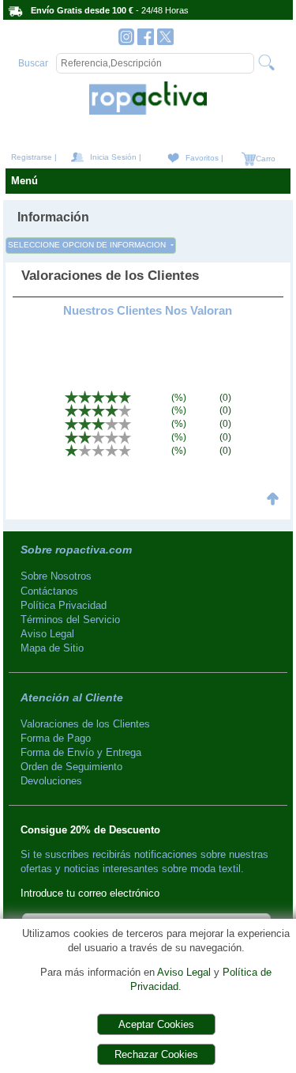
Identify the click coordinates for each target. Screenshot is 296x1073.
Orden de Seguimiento (71, 767)
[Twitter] (165, 40)
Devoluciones (51, 781)
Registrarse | (34, 157)
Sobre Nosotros (56, 576)
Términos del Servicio (70, 619)
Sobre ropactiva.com (76, 549)
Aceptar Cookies (156, 1024)
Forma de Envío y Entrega (81, 752)
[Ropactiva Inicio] (147, 110)
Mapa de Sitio (52, 648)
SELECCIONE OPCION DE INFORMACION (88, 244)
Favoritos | (204, 157)
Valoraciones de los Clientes (85, 724)
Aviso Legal (184, 972)
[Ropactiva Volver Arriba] (273, 509)
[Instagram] (126, 40)
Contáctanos (49, 591)
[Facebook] (145, 40)
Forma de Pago (56, 738)
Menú (24, 181)
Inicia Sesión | (115, 157)
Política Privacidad (64, 605)
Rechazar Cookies (156, 1054)
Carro (264, 158)
